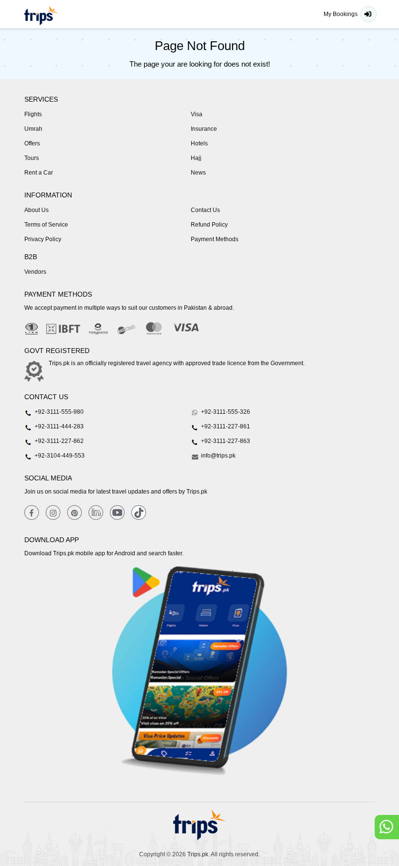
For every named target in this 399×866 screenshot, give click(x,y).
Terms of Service (46, 224)
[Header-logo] (41, 15)
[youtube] (117, 512)
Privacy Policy (42, 239)
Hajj (196, 158)
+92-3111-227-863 (225, 441)
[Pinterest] (74, 512)
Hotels (199, 143)
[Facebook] (31, 512)
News (198, 172)
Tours (31, 158)
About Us (36, 210)
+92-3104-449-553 (59, 455)
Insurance (204, 128)
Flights (33, 114)
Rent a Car (38, 172)
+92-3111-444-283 (58, 426)
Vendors (35, 271)
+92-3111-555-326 (225, 411)
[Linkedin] (96, 512)
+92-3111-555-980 (58, 411)
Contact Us (205, 210)
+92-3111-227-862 (58, 441)
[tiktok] (138, 512)
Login (368, 14)
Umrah (33, 128)
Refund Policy (209, 224)
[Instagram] (53, 512)
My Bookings (341, 14)
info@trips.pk (218, 455)
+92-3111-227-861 (225, 426)
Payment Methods (214, 239)
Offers (32, 143)
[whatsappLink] (387, 827)
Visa (196, 114)
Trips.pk (197, 854)
